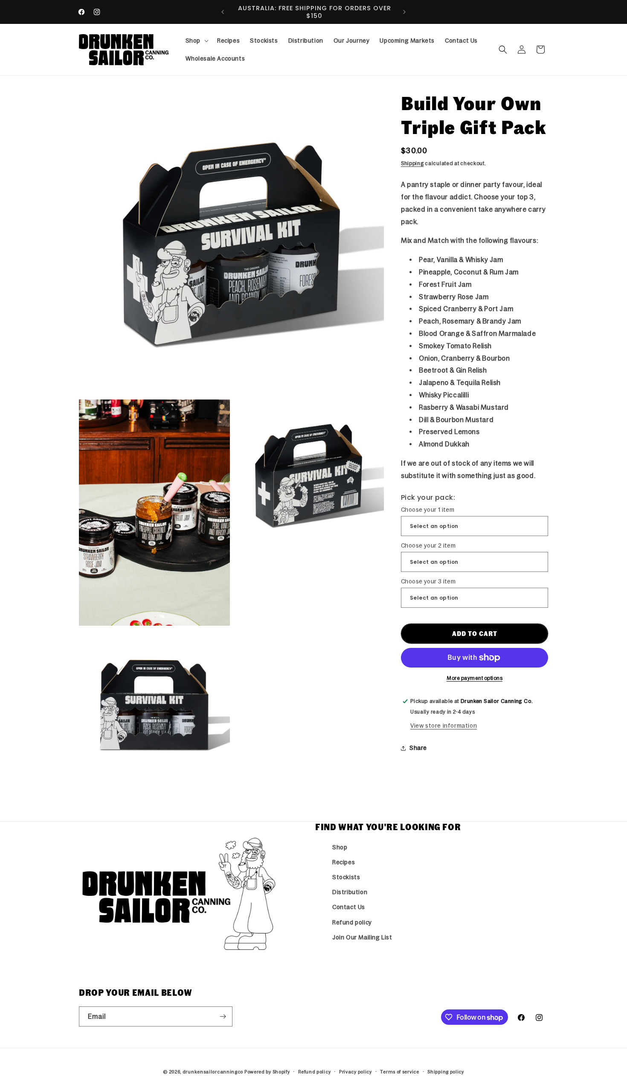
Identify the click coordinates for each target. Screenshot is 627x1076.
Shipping (412, 163)
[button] (196, 41)
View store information (443, 725)
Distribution (349, 892)
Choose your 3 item (428, 581)
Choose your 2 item (428, 545)
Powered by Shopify (267, 1071)
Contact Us (348, 907)
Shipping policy (445, 1071)
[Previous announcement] (222, 12)
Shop (339, 847)
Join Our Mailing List (362, 937)
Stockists (346, 877)
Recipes (343, 862)
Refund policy (352, 922)
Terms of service (399, 1071)
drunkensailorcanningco (213, 1071)
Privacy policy (355, 1071)
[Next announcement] (404, 12)
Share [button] (418, 747)
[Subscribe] (222, 1016)
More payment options (474, 678)
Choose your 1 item (427, 509)
